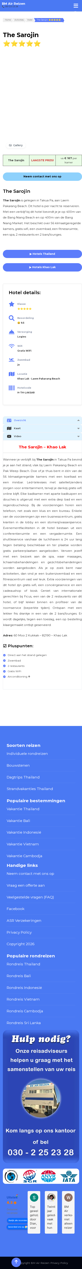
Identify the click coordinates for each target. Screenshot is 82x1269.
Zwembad (23, 359)
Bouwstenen (18, 765)
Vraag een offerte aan (26, 885)
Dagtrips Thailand (23, 777)
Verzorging (24, 331)
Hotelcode (24, 387)
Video (17, 436)
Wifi (19, 346)
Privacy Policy (19, 932)
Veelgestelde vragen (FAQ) (30, 897)
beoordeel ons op (16, 1227)
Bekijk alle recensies (18, 1220)
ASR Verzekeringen (24, 920)
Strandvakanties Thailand (30, 788)
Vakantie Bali (18, 820)
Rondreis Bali (19, 976)
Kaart (17, 428)
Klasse (21, 304)
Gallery (18, 145)
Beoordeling (25, 318)
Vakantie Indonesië (24, 832)
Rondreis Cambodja (25, 1011)
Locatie (22, 373)
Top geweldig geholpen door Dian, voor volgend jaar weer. (34, 1217)
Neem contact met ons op (30, 873)
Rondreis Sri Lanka (24, 1022)
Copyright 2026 (21, 944)
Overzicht (20, 420)
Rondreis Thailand (23, 964)
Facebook (15, 908)
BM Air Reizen (13, 4)
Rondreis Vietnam (23, 999)
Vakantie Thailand (23, 809)
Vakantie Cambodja (24, 856)
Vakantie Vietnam (23, 844)
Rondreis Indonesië (24, 987)
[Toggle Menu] (76, 5)
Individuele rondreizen (27, 753)
